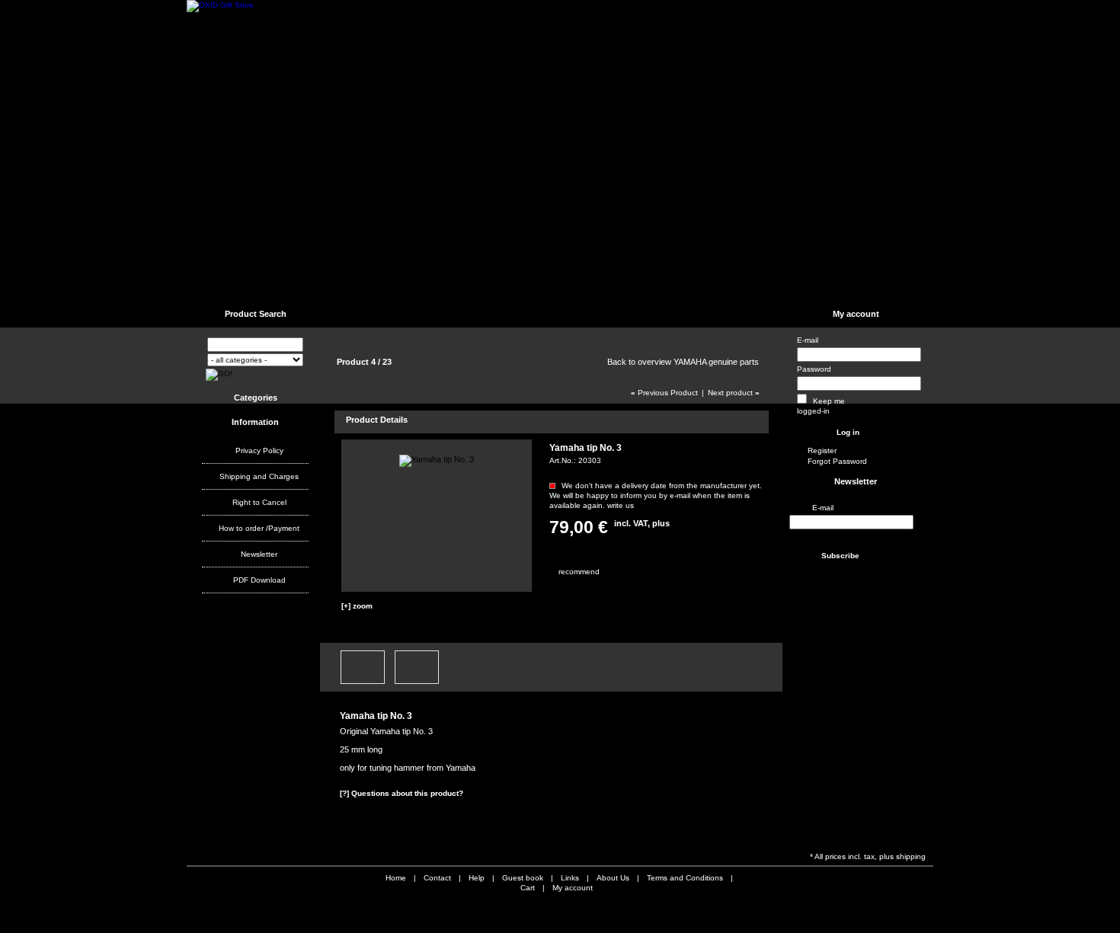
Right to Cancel (259, 502)
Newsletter (259, 554)
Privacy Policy (259, 450)
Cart (527, 887)
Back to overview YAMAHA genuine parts (683, 361)
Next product (734, 392)
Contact (293, 285)
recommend (559, 571)
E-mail (807, 340)
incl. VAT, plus (642, 523)
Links (408, 285)
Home (225, 285)
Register (822, 450)
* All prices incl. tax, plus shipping (868, 856)
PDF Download (259, 580)
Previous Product (664, 392)
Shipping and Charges (259, 476)
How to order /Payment (259, 528)
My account (856, 313)
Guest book (469, 285)
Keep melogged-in (821, 406)
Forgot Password (837, 461)
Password (814, 369)
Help (350, 285)
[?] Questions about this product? (401, 793)
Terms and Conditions (556, 285)
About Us (639, 285)
